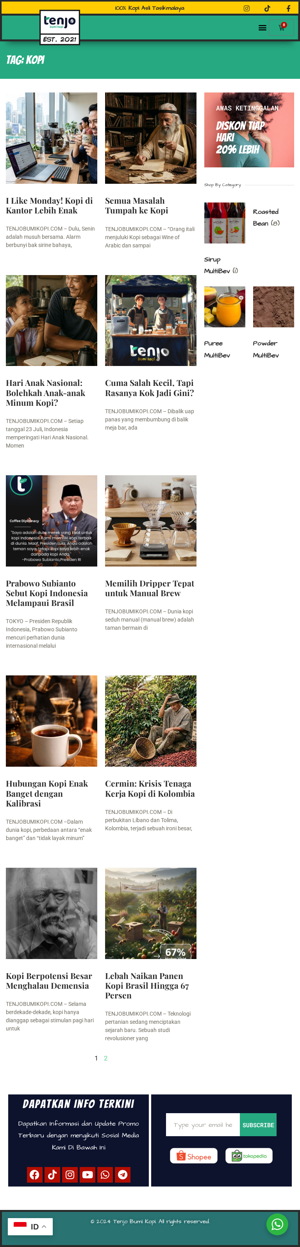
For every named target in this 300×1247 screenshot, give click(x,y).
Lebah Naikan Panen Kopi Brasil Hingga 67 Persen (147, 985)
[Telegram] (122, 1175)
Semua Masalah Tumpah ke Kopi (136, 205)
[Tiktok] (52, 1175)
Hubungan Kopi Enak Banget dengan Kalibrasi (47, 793)
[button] (262, 27)
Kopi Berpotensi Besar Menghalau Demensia (49, 980)
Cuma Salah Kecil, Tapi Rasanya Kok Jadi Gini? (149, 387)
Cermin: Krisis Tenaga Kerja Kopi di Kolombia (150, 788)
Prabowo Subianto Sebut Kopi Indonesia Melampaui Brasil (47, 592)
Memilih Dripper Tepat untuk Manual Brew (149, 587)
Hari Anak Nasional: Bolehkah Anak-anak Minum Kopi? (45, 392)
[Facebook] (35, 1175)
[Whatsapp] (105, 1175)
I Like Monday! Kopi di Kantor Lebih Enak (49, 205)
